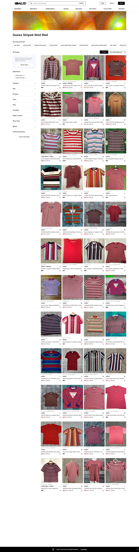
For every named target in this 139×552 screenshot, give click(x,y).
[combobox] (57, 3)
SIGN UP (112, 3)
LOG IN (121, 3)
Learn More (84, 549)
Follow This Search (24, 136)
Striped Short (54, 45)
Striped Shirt (27, 45)
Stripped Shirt (84, 45)
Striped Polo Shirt (125, 45)
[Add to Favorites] (60, 88)
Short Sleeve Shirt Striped (68, 45)
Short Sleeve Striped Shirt (99, 45)
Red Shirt (17, 45)
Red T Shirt (113, 45)
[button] (24, 75)
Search (81, 3)
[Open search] (31, 3)
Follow (104, 52)
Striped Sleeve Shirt (40, 45)
